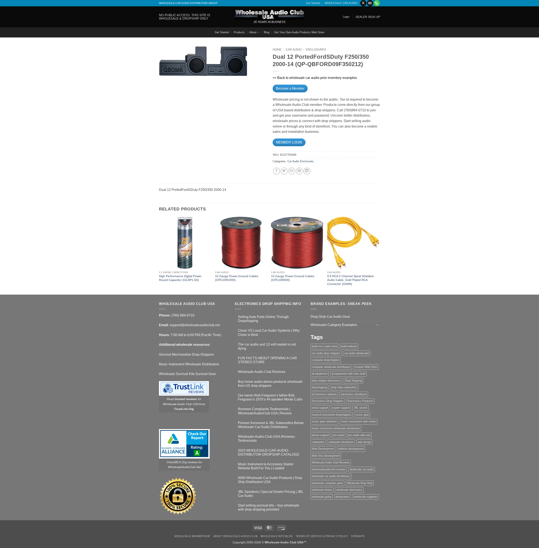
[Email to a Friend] (291, 171)
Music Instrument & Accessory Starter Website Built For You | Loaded (265, 466)
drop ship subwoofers (344, 387)
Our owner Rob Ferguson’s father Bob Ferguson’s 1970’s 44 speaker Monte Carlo (270, 397)
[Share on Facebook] (276, 171)
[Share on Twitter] (284, 171)
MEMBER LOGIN (289, 142)
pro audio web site (359, 435)
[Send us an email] (370, 3)
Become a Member (290, 88)
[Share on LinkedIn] (306, 171)
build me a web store (324, 346)
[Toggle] (377, 324)
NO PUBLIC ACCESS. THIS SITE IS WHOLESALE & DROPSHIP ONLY (184, 16)
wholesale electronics (349, 489)
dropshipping (319, 387)
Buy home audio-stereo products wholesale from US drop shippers (270, 383)
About (252, 32)
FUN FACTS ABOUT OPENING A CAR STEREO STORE (267, 360)
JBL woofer (360, 407)
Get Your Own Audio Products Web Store (299, 32)
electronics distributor (354, 394)
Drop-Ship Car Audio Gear (330, 316)
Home (277, 49)
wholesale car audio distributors (331, 476)
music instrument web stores (358, 421)
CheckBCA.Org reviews (182, 462)
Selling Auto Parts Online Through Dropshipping (263, 319)
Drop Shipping (353, 380)
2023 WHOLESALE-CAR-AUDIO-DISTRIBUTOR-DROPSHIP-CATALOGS (268, 452)
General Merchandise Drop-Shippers (186, 354)
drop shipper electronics (326, 380)
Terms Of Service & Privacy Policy (322, 536)
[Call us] (377, 3)
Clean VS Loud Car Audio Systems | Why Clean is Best (269, 332)
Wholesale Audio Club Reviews (261, 372)
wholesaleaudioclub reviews (329, 469)
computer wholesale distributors (331, 366)
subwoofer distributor (341, 442)
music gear (362, 414)
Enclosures (316, 49)
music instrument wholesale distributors (336, 428)
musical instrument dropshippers (331, 414)
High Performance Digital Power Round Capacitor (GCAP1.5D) (180, 278)
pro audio (338, 435)
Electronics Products (360, 401)
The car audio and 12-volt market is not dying (267, 346)
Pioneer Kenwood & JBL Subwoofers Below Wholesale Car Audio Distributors (271, 425)
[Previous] (159, 255)
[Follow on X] (363, 3)
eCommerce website (324, 394)
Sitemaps (358, 536)
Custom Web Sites (365, 366)
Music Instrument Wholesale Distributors (189, 364)
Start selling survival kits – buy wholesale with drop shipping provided (268, 507)
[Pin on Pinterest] (299, 171)
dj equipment (319, 373)
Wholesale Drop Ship (359, 483)
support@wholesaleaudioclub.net (195, 325)
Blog (266, 32)
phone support (320, 435)
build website (349, 346)
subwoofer (318, 442)
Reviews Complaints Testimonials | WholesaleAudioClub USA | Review (265, 411)
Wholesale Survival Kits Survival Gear (187, 374)
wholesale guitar (321, 496)
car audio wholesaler (356, 353)
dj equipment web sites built (348, 373)
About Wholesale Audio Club (235, 536)
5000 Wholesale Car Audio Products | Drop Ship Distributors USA (270, 480)
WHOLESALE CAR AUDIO (341, 3)
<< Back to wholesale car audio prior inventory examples (315, 78)
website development (351, 448)
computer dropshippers (326, 360)
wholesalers (342, 496)
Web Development (323, 448)
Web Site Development (326, 455)
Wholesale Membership (192, 536)
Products (239, 32)
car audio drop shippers (326, 353)
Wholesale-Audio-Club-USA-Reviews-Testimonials (266, 438)
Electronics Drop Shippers (328, 401)
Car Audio (294, 49)
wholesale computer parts (327, 483)
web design (364, 442)
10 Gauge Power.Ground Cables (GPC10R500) (292, 278)
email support (320, 407)
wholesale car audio (362, 469)
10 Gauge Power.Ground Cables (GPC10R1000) (236, 278)
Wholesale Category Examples (334, 325)
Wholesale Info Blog (276, 536)
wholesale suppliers (366, 496)
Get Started (313, 3)
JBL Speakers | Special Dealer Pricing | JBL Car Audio (270, 493)
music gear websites (324, 421)
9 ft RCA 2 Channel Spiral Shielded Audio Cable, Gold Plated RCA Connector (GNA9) (350, 280)
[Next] (379, 255)
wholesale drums (322, 489)
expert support (341, 407)
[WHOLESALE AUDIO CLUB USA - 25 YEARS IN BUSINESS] (269, 14)
